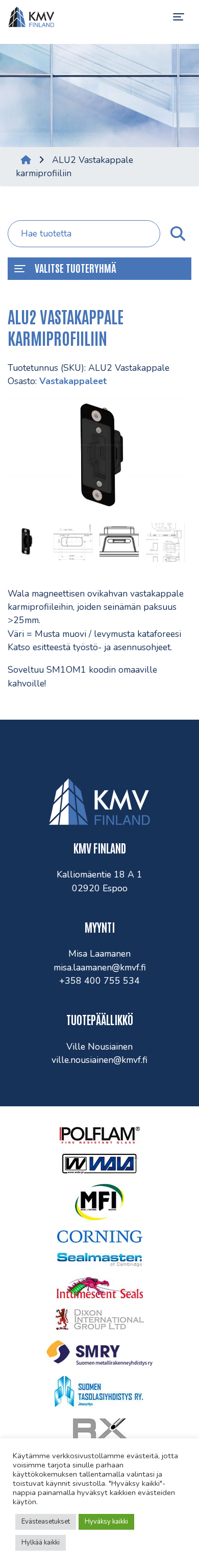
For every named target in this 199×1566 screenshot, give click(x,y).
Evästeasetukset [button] (45, 1521)
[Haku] (177, 234)
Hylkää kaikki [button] (40, 1542)
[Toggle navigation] (178, 17)
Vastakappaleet (73, 381)
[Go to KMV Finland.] (26, 160)
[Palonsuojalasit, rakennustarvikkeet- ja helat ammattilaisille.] (31, 17)
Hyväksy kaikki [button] (106, 1521)
